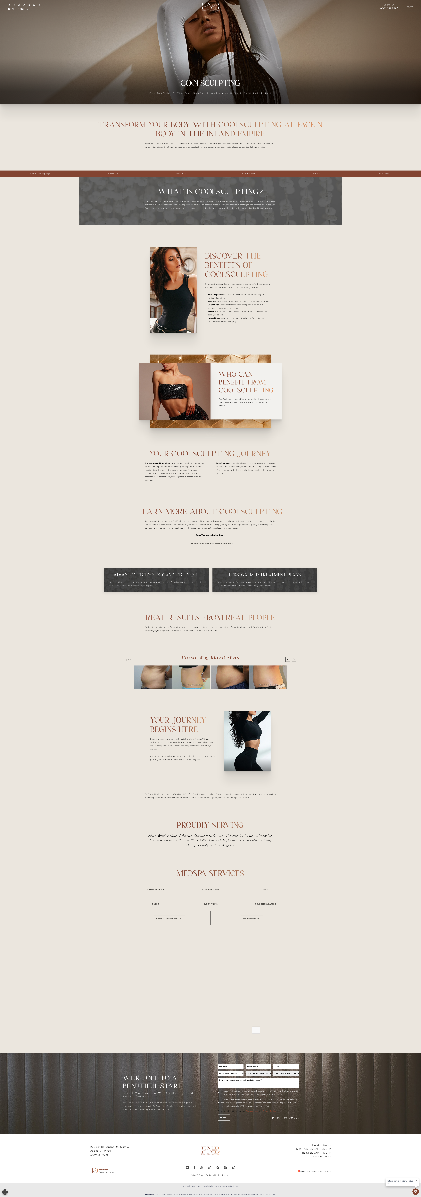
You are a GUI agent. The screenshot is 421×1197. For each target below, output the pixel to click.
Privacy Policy (269, 1111)
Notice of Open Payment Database (225, 1186)
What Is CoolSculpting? (40, 173)
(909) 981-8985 (389, 8)
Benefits (112, 173)
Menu (410, 6)
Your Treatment (248, 173)
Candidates (179, 173)
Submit (224, 1117)
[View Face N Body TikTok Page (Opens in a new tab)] (24, 5)
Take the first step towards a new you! (210, 543)
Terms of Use (252, 1111)
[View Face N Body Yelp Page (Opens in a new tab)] (29, 5)
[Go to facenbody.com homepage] (210, 7)
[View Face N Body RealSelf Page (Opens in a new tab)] (39, 5)
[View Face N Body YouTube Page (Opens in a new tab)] (19, 5)
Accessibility (206, 1186)
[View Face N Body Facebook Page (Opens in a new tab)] (14, 5)
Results (316, 173)
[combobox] (231, 1073)
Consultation (383, 173)
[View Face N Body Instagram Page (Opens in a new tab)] (9, 5)
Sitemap (186, 1186)
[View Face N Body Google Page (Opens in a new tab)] (34, 5)
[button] (404, 7)
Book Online (16, 9)
